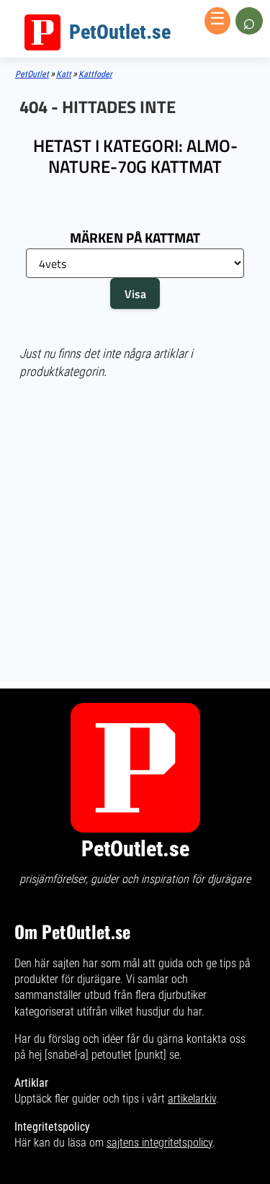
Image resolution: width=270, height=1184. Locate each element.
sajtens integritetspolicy (159, 1142)
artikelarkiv (192, 1098)
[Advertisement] (135, 447)
